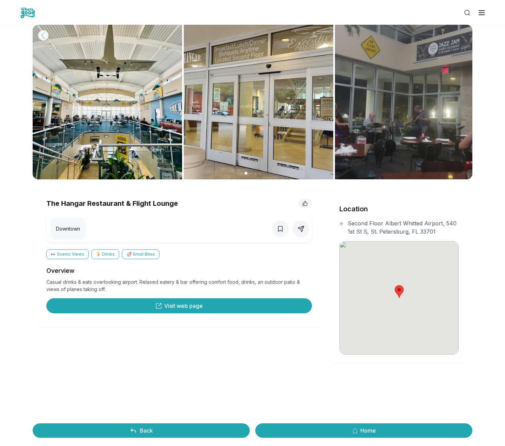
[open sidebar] (482, 13)
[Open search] (467, 13)
